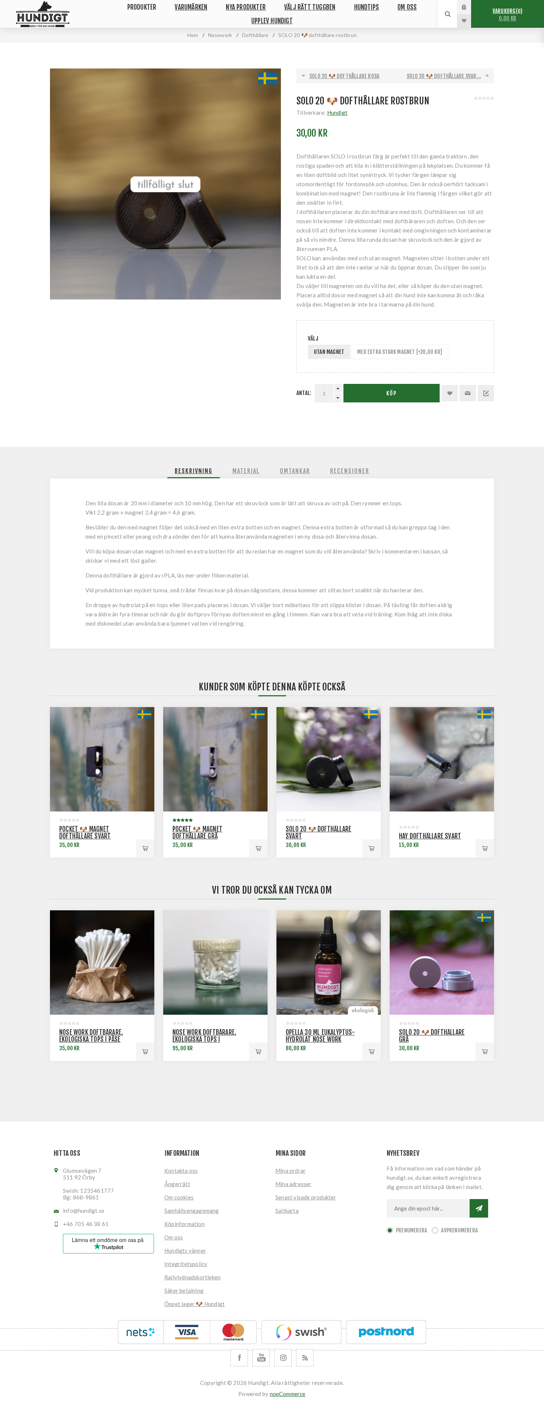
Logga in (469, 7)
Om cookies (179, 1197)
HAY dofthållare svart (430, 836)
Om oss (173, 1237)
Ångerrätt (177, 1184)
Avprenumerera (459, 1230)
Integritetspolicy (185, 1264)
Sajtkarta (287, 1210)
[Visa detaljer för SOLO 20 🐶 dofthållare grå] (442, 962)
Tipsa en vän (468, 393)
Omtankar (295, 471)
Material (246, 471)
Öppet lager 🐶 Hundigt (194, 1303)
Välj (313, 338)
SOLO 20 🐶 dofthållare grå (431, 1035)
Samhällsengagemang (191, 1210)
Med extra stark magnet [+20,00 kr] (399, 351)
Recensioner (349, 471)
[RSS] (304, 1357)
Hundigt (337, 112)
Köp (391, 393)
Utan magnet (329, 351)
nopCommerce (288, 1393)
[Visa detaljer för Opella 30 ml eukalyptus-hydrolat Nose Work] (328, 962)
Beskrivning (193, 471)
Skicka (479, 1208)
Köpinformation (184, 1224)
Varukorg (506, 14)
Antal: (303, 392)
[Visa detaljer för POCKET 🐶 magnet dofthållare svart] (102, 759)
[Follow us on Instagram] (283, 1357)
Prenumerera (411, 1230)
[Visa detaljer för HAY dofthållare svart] (442, 759)
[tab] (193, 470)
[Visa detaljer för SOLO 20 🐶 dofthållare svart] (328, 759)
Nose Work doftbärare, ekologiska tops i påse (91, 1035)
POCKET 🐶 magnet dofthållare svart (85, 832)
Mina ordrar (290, 1170)
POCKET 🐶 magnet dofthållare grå (197, 832)
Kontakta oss (181, 1170)
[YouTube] (261, 1357)
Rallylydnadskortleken (192, 1277)
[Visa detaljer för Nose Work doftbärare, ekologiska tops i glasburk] (215, 962)
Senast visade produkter (305, 1197)
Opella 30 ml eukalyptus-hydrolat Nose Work (320, 1035)
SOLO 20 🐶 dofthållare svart (318, 832)
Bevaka (486, 393)
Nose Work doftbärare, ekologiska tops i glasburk (204, 1039)
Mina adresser (293, 1184)
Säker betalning (184, 1290)
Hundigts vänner (185, 1250)
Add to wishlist (449, 393)
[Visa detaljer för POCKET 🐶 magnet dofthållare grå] (215, 759)
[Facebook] (239, 1357)
